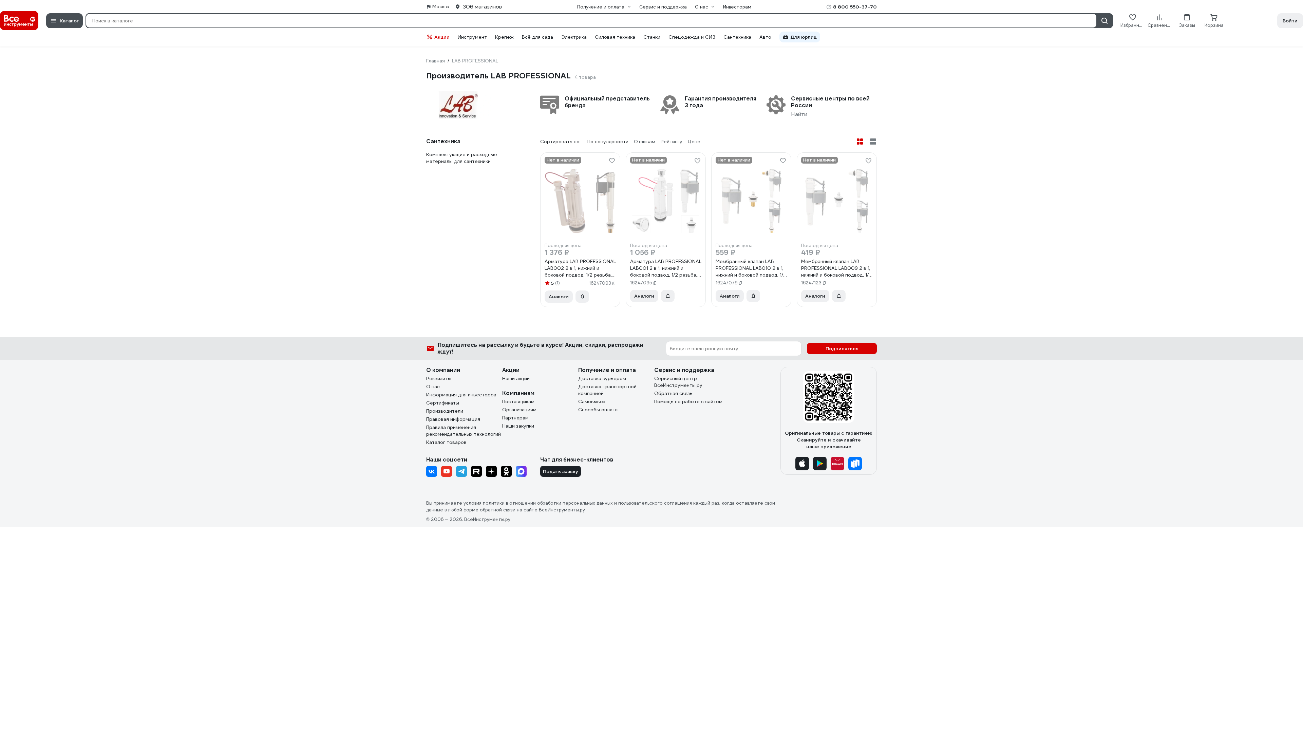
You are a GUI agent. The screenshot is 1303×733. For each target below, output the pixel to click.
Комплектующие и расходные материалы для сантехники (461, 157)
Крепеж (504, 37)
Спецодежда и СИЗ (691, 37)
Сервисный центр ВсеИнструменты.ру (678, 381)
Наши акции (516, 378)
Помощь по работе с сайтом (688, 401)
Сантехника (737, 37)
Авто (765, 37)
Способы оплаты (598, 410)
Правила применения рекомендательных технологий (463, 430)
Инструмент (472, 37)
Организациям (519, 410)
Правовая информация (453, 419)
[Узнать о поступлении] (582, 296)
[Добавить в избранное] (611, 160)
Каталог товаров (446, 442)
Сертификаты (442, 403)
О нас (433, 386)
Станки (651, 37)
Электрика (574, 37)
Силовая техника (615, 37)
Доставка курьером (602, 378)
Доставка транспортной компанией (607, 389)
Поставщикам (518, 401)
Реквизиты (438, 378)
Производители (444, 411)
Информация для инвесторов (461, 395)
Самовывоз (591, 401)
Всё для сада (537, 37)
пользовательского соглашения (655, 503)
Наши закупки (518, 426)
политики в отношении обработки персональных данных (548, 503)
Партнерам (515, 418)
